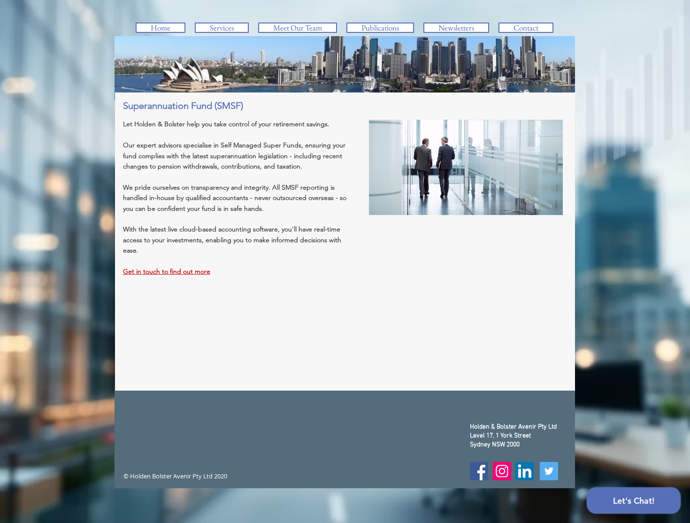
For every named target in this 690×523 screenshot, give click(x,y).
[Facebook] (479, 471)
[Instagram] (502, 471)
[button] (222, 28)
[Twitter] (549, 471)
